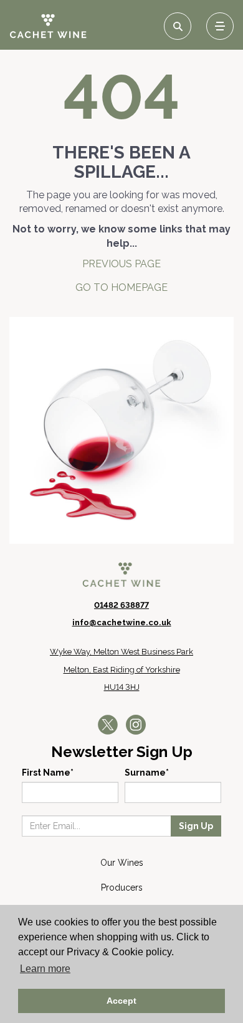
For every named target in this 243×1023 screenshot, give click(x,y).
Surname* (147, 773)
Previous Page (121, 264)
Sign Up (196, 826)
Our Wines (121, 863)
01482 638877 (121, 605)
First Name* (48, 773)
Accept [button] (121, 1001)
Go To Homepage (121, 287)
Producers (122, 887)
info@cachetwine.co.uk (121, 622)
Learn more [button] (45, 968)
